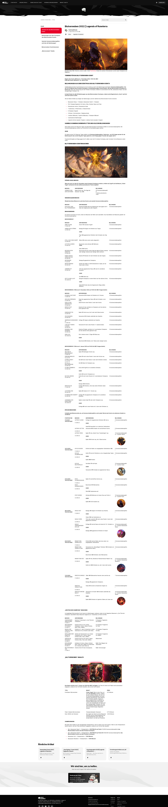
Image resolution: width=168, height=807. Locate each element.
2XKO (118, 799)
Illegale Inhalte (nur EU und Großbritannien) (98, 804)
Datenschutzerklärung (93, 799)
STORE (53, 19)
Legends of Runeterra (122, 802)
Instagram (113, 801)
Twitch (112, 806)
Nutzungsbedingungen (93, 802)
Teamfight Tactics (121, 806)
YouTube (113, 802)
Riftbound (119, 804)
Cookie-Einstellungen (93, 801)
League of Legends (121, 801)
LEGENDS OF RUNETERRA (46, 19)
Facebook (113, 799)
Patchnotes (93, 70)
